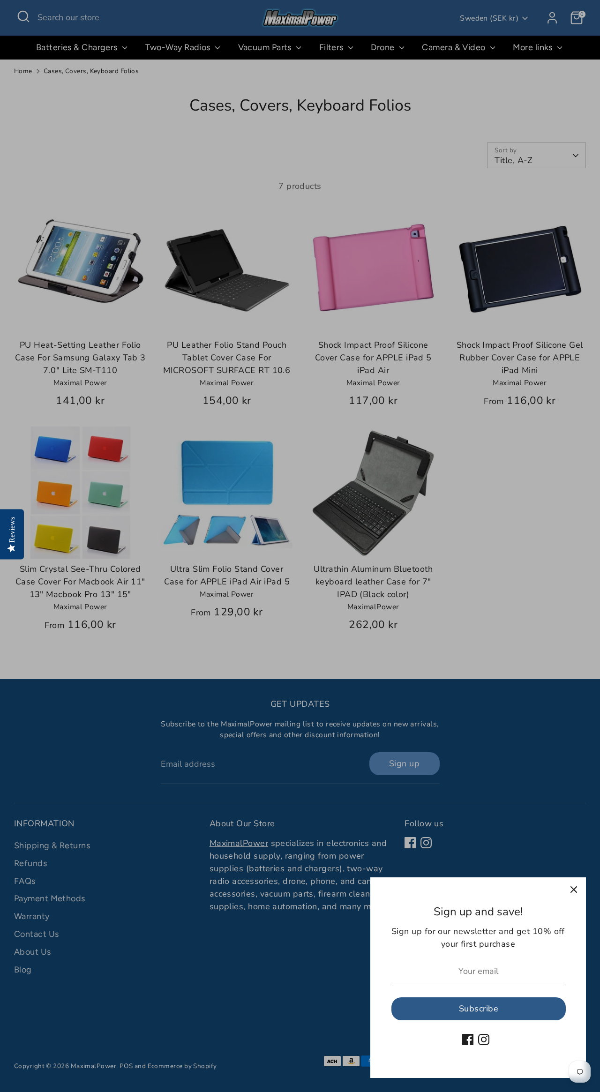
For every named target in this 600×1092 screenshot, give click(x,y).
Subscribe (478, 1008)
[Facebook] (467, 1039)
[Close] (573, 889)
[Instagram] (483, 1039)
